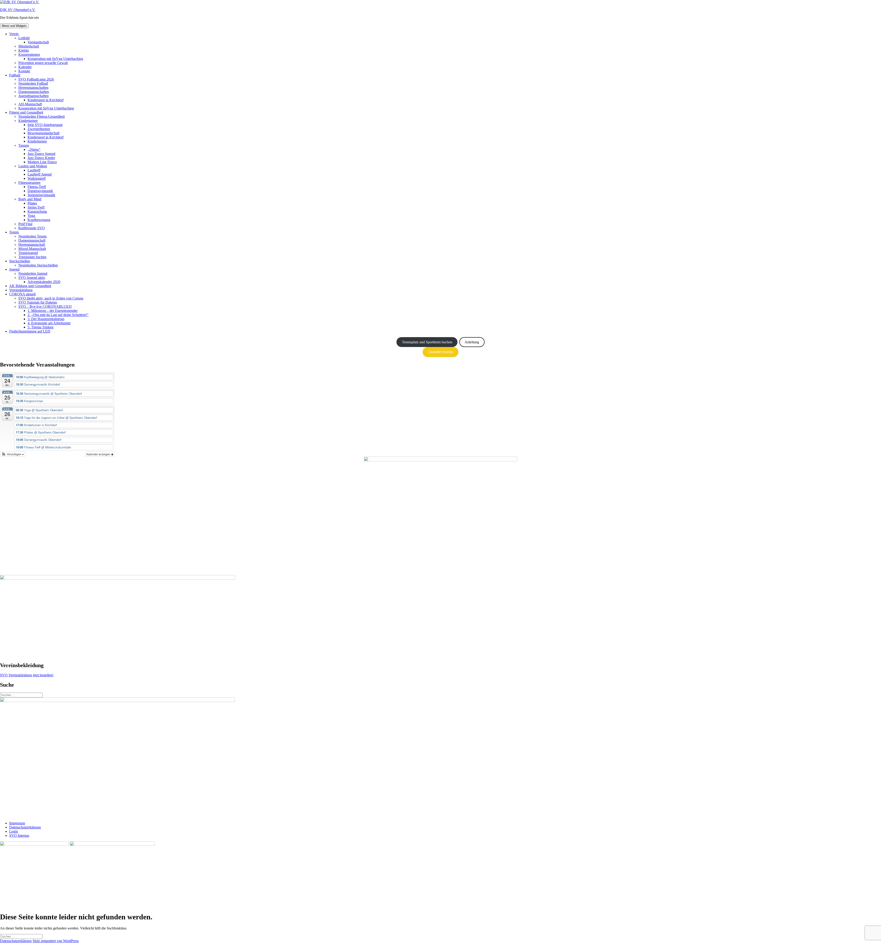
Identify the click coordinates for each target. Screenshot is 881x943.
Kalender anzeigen (98, 454)
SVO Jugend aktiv (31, 278)
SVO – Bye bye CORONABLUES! (45, 306)
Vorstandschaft (38, 42)
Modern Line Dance (42, 162)
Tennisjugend (28, 253)
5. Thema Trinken (40, 327)
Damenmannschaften (33, 92)
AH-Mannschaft (30, 104)
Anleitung (472, 342)
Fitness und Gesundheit (26, 112)
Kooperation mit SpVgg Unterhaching (55, 59)
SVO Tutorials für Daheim (37, 302)
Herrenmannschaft (31, 244)
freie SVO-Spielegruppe (45, 125)
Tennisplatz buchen (32, 257)
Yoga (31, 216)
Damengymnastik (40, 191)
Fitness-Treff (37, 187)
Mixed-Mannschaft (32, 249)
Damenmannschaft (31, 240)
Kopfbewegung (39, 220)
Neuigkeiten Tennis (32, 236)
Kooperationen (29, 54)
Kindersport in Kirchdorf (46, 100)
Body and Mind (29, 199)
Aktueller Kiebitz (440, 352)
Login (13, 831)
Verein (14, 34)
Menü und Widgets (14, 26)
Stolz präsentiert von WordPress (56, 941)
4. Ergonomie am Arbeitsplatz (49, 323)
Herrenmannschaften (33, 88)
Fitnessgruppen (29, 183)
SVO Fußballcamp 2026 (36, 79)
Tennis (14, 232)
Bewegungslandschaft (43, 133)
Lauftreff (34, 170)
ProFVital (25, 224)
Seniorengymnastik (41, 195)
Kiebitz (23, 50)
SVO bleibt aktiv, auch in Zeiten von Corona (50, 298)
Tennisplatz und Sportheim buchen (427, 342)
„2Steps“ (34, 149)
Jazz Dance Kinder (41, 158)
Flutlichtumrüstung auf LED (29, 331)
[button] (12, 454)
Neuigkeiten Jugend (32, 273)
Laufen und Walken (32, 166)
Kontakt (24, 71)
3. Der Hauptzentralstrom (46, 319)
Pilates (32, 203)
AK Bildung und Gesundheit (30, 286)
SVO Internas (19, 835)
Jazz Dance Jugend (41, 154)
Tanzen (23, 145)
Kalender (25, 67)
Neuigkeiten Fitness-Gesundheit (41, 116)
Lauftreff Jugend (40, 174)
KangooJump (37, 211)
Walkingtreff (37, 178)
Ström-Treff (36, 207)
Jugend (14, 269)
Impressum (17, 823)
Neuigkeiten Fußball (33, 83)
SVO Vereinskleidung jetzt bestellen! (26, 675)
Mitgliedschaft (28, 46)
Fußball (14, 75)
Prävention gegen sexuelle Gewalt (43, 63)
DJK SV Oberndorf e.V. (17, 10)
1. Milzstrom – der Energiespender (53, 311)
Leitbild (24, 38)
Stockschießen (19, 261)
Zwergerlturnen (39, 129)
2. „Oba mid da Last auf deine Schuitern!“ (58, 315)
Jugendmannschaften (33, 96)
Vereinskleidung (21, 290)
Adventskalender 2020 (44, 282)
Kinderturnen (28, 121)
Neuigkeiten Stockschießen (38, 265)
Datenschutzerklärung (25, 827)
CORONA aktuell (22, 294)
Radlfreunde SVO (31, 228)
